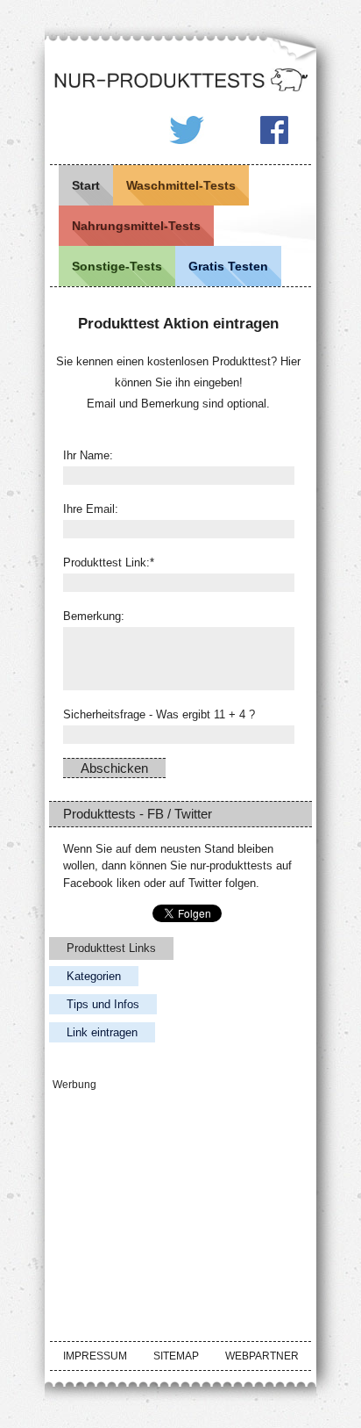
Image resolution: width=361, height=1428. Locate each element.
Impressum (95, 1356)
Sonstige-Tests (117, 266)
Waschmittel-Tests (181, 185)
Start (86, 185)
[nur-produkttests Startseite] (180, 81)
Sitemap (176, 1356)
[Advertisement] (180, 1204)
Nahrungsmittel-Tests (136, 226)
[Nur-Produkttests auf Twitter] (186, 131)
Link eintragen (102, 1032)
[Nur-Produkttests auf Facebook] (274, 131)
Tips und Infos (103, 1004)
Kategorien (94, 976)
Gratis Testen (228, 266)
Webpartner (262, 1356)
